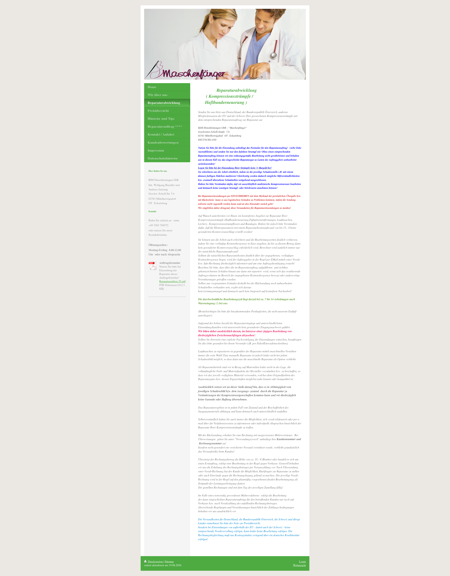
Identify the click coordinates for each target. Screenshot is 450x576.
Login (302, 561)
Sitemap (169, 561)
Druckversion (155, 561)
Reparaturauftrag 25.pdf (172, 281)
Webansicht (299, 565)
